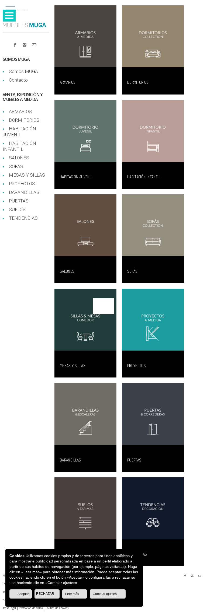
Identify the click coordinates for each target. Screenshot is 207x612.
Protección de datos (31, 608)
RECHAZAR (45, 594)
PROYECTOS (22, 183)
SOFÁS (16, 166)
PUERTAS (19, 201)
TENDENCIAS (23, 218)
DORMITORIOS (24, 120)
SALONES (19, 157)
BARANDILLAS (24, 192)
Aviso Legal (9, 608)
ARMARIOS (20, 111)
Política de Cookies (57, 608)
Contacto (18, 80)
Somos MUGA (23, 71)
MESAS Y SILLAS (27, 175)
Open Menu (9, 15)
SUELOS (17, 209)
